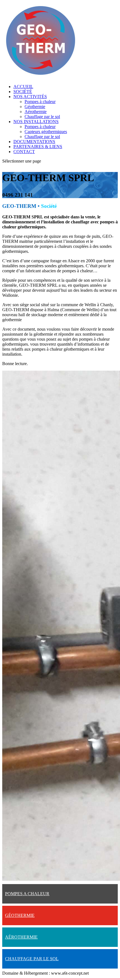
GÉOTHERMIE (20, 915)
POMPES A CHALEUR (27, 893)
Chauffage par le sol (42, 116)
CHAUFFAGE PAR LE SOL (32, 958)
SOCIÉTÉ (22, 91)
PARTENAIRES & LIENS (37, 146)
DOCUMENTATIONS (34, 141)
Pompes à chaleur (40, 101)
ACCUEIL (23, 86)
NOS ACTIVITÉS (30, 96)
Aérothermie (36, 111)
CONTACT (24, 151)
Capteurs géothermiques (46, 131)
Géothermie (35, 106)
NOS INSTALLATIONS (36, 121)
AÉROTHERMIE (21, 937)
